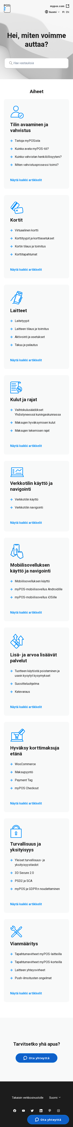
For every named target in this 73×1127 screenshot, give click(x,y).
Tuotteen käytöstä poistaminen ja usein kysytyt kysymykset (37, 673)
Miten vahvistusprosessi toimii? (37, 165)
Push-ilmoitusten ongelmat (33, 978)
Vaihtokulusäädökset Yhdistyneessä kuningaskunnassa (38, 412)
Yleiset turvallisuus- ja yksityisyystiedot (30, 862)
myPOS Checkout (27, 788)
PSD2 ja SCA (23, 881)
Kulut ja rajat (23, 399)
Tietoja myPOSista (27, 141)
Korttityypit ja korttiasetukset (34, 238)
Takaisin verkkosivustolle (27, 1097)
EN (67, 12)
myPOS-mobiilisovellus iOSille (36, 597)
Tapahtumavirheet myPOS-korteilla (38, 962)
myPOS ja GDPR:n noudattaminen (37, 889)
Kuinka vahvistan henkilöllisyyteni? (38, 157)
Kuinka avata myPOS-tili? (32, 149)
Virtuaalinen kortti (26, 230)
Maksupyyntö (24, 772)
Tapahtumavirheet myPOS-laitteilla (38, 954)
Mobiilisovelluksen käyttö (32, 581)
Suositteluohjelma (27, 684)
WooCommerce (25, 764)
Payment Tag (24, 780)
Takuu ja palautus (26, 345)
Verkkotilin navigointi (29, 507)
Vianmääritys (24, 943)
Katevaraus (22, 692)
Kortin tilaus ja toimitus (30, 246)
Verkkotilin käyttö (26, 499)
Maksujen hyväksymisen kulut (35, 422)
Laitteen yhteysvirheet (30, 970)
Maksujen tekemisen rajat (32, 430)
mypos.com (57, 6)
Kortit (16, 220)
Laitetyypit (22, 321)
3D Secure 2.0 (24, 873)
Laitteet (18, 310)
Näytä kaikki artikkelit (26, 180)
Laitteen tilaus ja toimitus (32, 329)
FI (63, 12)
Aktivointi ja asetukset (30, 337)
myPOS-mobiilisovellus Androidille (38, 589)
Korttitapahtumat (26, 254)
